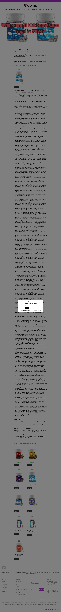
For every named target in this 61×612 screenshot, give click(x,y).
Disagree (33, 307)
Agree (27, 307)
